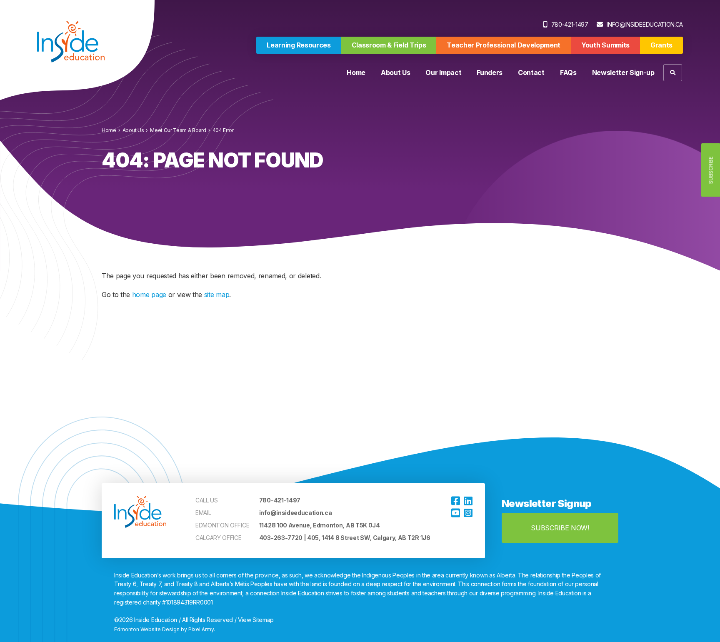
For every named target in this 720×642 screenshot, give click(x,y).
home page (149, 294)
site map (216, 294)
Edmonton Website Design (147, 629)
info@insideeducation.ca (645, 24)
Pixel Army (201, 629)
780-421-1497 (569, 24)
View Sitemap (256, 619)
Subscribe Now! (560, 528)
